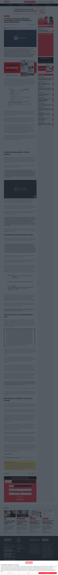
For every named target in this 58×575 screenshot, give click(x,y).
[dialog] (29, 568)
